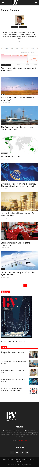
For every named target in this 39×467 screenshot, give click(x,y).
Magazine (10, 459)
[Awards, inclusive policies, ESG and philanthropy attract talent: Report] (33, 391)
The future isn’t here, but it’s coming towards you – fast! (17, 128)
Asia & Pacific (5, 153)
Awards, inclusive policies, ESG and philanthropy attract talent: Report (11, 389)
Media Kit (24, 459)
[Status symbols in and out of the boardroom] (19, 231)
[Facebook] (12, 452)
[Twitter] (27, 452)
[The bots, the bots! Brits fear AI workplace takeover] (33, 363)
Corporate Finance (6, 65)
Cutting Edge (5, 180)
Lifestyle (3, 239)
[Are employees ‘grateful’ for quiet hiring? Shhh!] (33, 372)
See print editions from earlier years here (13, 341)
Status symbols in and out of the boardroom (15, 243)
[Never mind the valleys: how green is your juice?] (19, 86)
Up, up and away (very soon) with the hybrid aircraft (18, 273)
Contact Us (19, 461)
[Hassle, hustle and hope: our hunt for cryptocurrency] (19, 201)
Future (3, 124)
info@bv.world (23, 441)
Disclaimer (31, 459)
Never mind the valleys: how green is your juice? (17, 98)
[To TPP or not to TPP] (19, 145)
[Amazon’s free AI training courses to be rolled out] (33, 381)
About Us (17, 459)
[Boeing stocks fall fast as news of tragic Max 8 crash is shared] (19, 56)
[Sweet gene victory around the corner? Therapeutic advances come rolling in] (19, 172)
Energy (3, 94)
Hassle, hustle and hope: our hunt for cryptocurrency (17, 214)
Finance (3, 210)
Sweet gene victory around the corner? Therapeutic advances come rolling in (18, 184)
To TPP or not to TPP (10, 156)
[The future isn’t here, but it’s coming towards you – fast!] (19, 115)
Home (4, 459)
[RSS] (22, 452)
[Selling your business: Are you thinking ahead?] (33, 354)
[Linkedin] (19, 42)
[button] (36, 2)
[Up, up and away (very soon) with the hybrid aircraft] (19, 260)
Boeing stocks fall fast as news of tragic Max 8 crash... (19, 69)
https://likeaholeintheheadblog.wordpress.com (19, 29)
